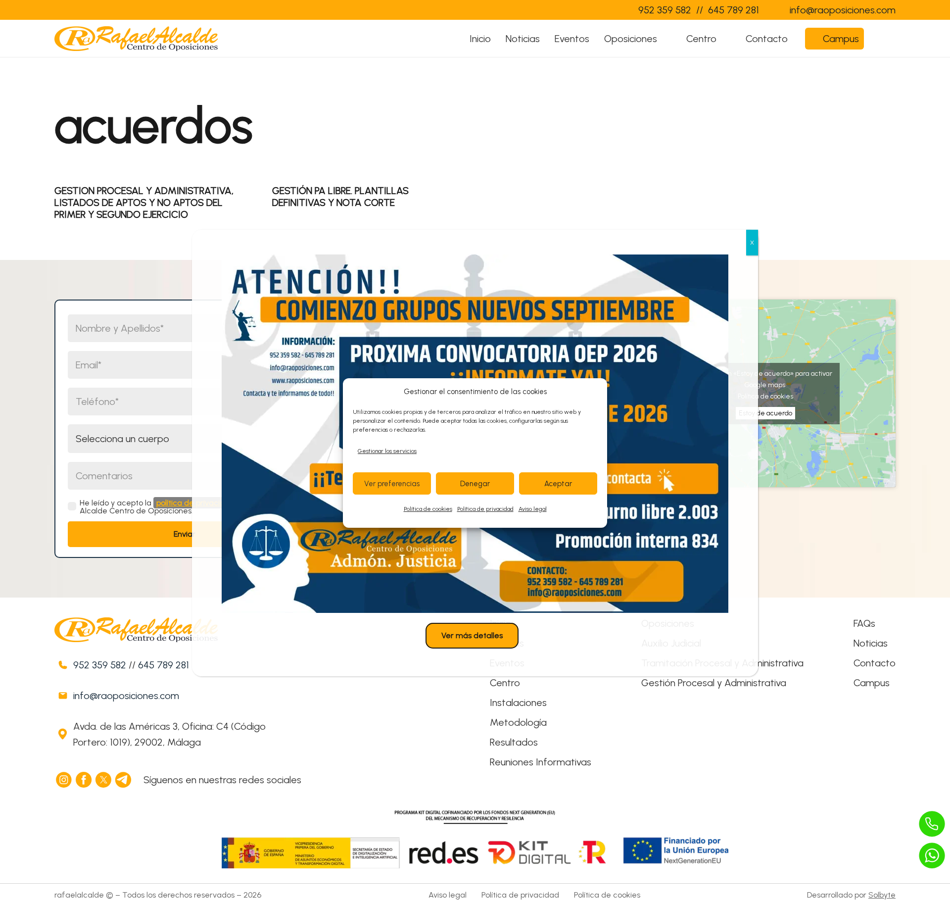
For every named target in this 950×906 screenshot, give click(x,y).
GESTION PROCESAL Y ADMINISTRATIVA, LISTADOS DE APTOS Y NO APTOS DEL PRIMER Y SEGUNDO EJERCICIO (144, 202)
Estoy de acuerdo (765, 413)
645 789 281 (163, 665)
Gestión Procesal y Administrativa (713, 683)
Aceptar (558, 483)
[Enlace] (611, 10)
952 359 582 (99, 665)
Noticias (871, 643)
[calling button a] (932, 824)
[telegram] (124, 780)
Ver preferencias (392, 483)
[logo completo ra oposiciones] (136, 38)
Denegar (475, 483)
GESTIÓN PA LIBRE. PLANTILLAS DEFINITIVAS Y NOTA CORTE (340, 196)
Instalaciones (518, 702)
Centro (505, 683)
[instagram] (64, 780)
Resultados (514, 742)
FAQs (864, 623)
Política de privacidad (485, 508)
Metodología (518, 722)
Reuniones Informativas (540, 762)
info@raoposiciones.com (126, 696)
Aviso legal (533, 508)
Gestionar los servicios (387, 451)
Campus (872, 683)
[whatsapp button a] (932, 855)
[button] (666, 39)
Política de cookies (428, 508)
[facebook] (84, 780)
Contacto (875, 663)
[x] (104, 780)
